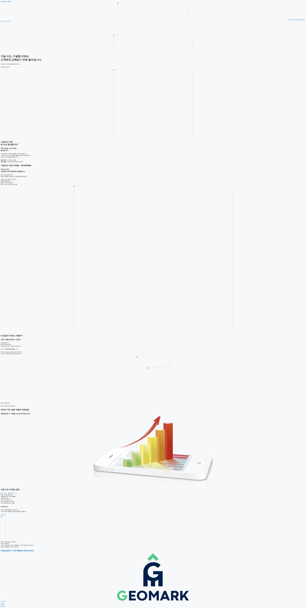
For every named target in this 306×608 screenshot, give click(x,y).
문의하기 (302, 19)
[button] (9, 493)
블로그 (298, 19)
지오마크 (290, 19)
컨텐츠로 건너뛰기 (6, 1)
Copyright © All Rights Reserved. (17, 550)
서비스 (294, 19)
